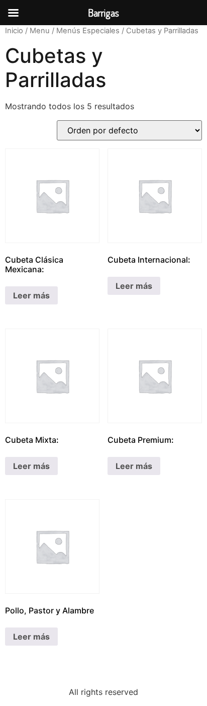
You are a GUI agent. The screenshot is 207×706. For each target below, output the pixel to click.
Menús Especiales (88, 30)
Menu (40, 30)
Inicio (14, 30)
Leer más (31, 295)
